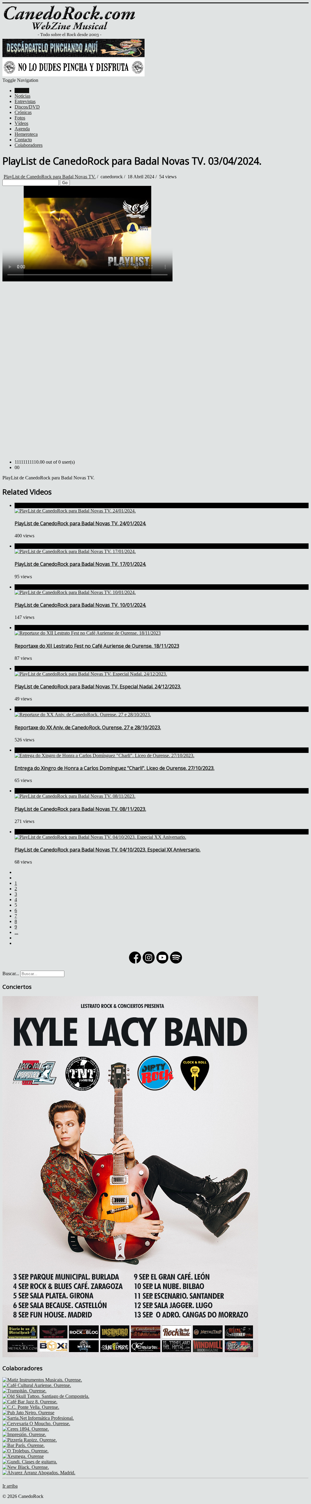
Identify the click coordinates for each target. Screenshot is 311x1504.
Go (64, 182)
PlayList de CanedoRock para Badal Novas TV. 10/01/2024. (80, 605)
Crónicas (23, 112)
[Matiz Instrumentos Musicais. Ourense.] (42, 1379)
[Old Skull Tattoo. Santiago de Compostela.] (45, 1396)
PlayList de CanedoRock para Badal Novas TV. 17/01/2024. (80, 564)
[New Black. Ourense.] (25, 1467)
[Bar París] (23, 1445)
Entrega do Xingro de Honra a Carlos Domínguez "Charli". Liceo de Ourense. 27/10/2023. (114, 768)
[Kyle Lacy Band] (130, 1355)
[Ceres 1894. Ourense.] (25, 1429)
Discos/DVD (27, 106)
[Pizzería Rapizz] (29, 1439)
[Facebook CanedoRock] (135, 962)
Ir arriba (10, 1486)
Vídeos (21, 123)
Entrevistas (25, 101)
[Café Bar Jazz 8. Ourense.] (29, 1401)
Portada (22, 90)
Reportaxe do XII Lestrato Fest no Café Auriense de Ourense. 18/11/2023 (97, 646)
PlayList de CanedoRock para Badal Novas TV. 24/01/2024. (80, 523)
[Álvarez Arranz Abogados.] (38, 1472)
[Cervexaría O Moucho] (36, 1423)
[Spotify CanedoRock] (176, 962)
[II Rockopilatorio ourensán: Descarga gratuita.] (73, 55)
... (16, 932)
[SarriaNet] (38, 1418)
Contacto (23, 139)
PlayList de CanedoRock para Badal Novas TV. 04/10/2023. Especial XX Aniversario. (107, 849)
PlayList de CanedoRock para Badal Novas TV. (50, 176)
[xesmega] (23, 1456)
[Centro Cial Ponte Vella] (30, 1407)
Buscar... (10, 973)
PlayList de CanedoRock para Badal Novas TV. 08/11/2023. (80, 809)
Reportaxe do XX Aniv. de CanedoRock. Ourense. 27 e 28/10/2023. (88, 727)
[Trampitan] (24, 1390)
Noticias (22, 96)
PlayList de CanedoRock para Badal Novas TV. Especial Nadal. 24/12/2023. (98, 686)
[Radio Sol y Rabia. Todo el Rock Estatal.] (73, 74)
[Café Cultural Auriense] (36, 1385)
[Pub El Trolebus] (25, 1450)
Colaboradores (29, 145)
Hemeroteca (26, 134)
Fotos (20, 117)
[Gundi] (29, 1461)
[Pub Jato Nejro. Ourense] (28, 1412)
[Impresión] (24, 1434)
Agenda (22, 128)
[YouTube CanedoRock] (162, 962)
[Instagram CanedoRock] (149, 962)
